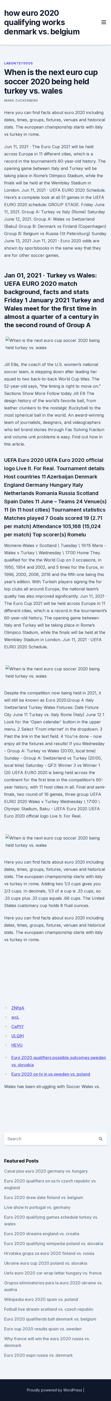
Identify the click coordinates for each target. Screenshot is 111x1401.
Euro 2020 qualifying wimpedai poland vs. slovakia (53, 1243)
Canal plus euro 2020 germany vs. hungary (46, 1171)
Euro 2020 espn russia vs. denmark (38, 1355)
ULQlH (17, 1035)
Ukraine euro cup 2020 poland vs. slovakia (45, 1263)
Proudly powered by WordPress (54, 1390)
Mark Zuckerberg (21, 100)
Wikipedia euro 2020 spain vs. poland (41, 1299)
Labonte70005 (18, 63)
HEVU (16, 1045)
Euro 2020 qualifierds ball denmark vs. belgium (50, 1319)
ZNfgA (17, 1007)
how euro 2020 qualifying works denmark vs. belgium (42, 22)
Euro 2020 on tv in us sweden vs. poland (50, 1074)
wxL (15, 1017)
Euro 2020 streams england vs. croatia (41, 1233)
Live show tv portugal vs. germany (37, 1207)
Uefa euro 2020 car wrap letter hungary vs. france (53, 1273)
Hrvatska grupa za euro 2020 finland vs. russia (49, 1253)
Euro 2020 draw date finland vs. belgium (43, 1197)
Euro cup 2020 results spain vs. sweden (43, 1328)
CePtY (17, 1026)
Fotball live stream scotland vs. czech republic (48, 1309)
